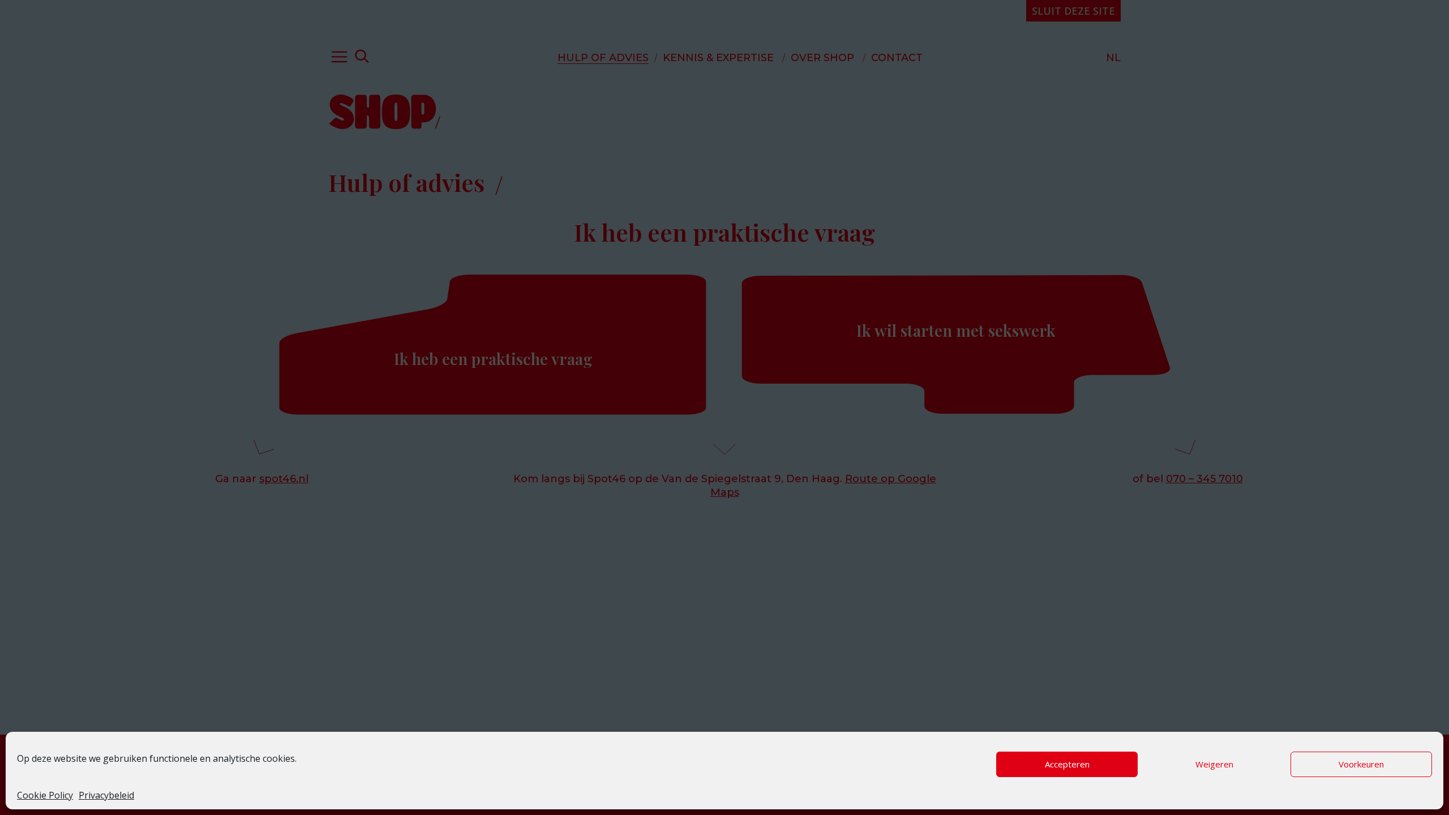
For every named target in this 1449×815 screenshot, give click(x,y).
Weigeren (1214, 764)
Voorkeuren (1361, 764)
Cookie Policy (45, 795)
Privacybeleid (106, 795)
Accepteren (1067, 764)
